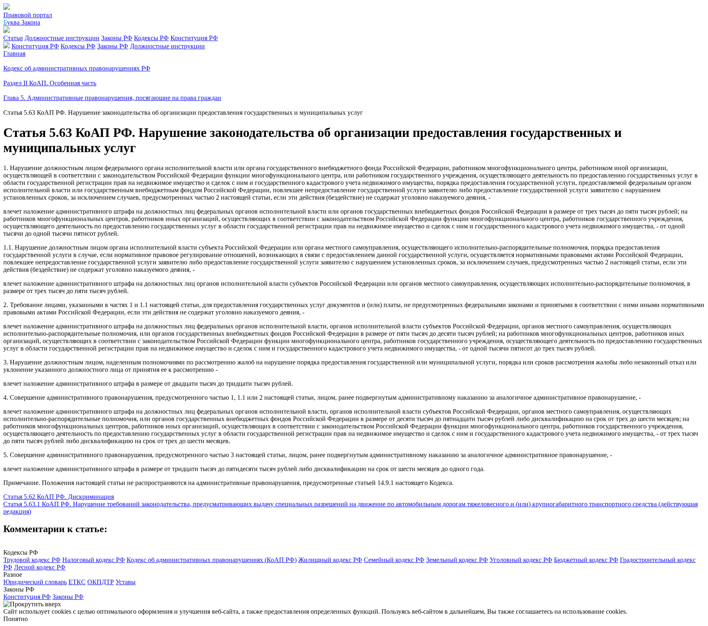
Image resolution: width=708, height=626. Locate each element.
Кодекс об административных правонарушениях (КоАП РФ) (212, 559)
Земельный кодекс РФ (457, 559)
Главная (14, 53)
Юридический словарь (35, 581)
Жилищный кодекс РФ (330, 559)
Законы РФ (116, 37)
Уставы (126, 581)
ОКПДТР (100, 581)
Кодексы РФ (151, 37)
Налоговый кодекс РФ (93, 559)
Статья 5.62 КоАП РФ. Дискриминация (58, 496)
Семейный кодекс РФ (394, 559)
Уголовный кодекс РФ (521, 559)
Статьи (13, 37)
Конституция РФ (194, 37)
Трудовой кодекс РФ (32, 559)
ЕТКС (77, 581)
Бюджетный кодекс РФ (586, 559)
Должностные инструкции (62, 37)
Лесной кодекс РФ (40, 567)
